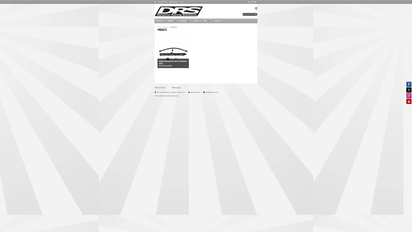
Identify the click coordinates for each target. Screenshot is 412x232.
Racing (196, 21)
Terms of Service (163, 2)
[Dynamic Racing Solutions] (178, 11)
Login (181, 2)
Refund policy (174, 2)
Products (184, 21)
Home (155, 2)
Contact (217, 21)
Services (171, 21)
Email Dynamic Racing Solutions (256, 8)
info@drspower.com (212, 92)
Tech (205, 21)
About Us (159, 21)
